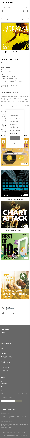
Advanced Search (6, 346)
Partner (3, 332)
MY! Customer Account (7, 341)
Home (2, 13)
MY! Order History (6, 343)
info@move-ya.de (6, 367)
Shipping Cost (15, 92)
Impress (23, 432)
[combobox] (12, 7)
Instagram (4, 383)
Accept (15, 138)
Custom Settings (15, 144)
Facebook (4, 381)
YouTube (4, 386)
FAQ (3, 348)
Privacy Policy (13, 133)
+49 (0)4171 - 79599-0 (7, 362)
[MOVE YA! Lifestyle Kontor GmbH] (7, 3)
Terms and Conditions (7, 432)
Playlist (17, 51)
